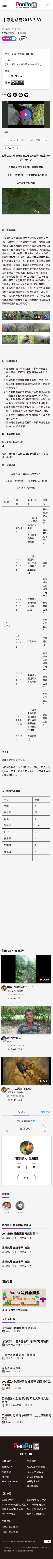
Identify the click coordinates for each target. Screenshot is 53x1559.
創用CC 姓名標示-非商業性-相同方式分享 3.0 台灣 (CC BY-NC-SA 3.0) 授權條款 (18, 82)
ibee (8, 1371)
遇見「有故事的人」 (37, 1513)
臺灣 (13, 53)
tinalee (9, 1422)
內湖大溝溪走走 (11, 1368)
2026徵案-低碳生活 (36, 1499)
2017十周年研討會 (36, 1504)
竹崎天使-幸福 (13, 1344)
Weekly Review (10, 1481)
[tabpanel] (26, 1121)
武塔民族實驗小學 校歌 (16, 1247)
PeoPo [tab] (21, 1112)
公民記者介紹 (33, 1481)
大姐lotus (20, 1213)
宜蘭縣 (21, 53)
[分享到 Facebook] (9, 95)
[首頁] (26, 5)
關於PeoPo (7, 1467)
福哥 (8, 1388)
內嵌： (7, 132)
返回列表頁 (26, 1128)
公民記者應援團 (35, 1476)
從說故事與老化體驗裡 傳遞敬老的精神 (25, 1341)
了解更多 (26, 1177)
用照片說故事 (9, 1513)
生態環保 (10, 64)
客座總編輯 (32, 1486)
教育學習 (35, 64)
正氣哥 (9, 1358)
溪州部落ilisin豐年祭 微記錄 (19, 1328)
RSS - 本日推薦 (10, 1531)
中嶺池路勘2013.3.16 (20, 987)
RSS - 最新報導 (10, 1527)
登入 (35, 1121)
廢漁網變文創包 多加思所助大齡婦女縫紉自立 (25, 1400)
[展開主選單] (4, 5)
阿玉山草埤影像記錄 (19, 1089)
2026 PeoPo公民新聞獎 (14, 1504)
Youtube (30, 1454)
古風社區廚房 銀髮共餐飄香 (18, 1354)
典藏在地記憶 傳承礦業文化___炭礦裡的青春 (26, 1416)
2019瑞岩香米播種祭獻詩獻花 (20, 1233)
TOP (47, 1541)
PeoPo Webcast (35, 1471)
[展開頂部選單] (48, 5)
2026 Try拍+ (8, 1499)
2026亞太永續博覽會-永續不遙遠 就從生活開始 (26, 1383)
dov (9, 1041)
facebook (21, 1454)
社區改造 (23, 64)
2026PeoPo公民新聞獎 (15, 1310)
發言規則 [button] (45, 1112)
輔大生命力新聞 (13, 1405)
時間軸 (5, 1476)
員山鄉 (29, 53)
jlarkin (6, 1213)
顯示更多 (15, 76)
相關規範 (6, 1471)
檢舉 (23, 39)
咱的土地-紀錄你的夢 (12, 1509)
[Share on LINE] (21, 95)
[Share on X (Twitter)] (15, 95)
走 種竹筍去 (14, 1038)
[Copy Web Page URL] (26, 95)
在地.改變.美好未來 (36, 1509)
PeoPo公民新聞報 (36, 1467)
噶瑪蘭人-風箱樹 (15, 991)
